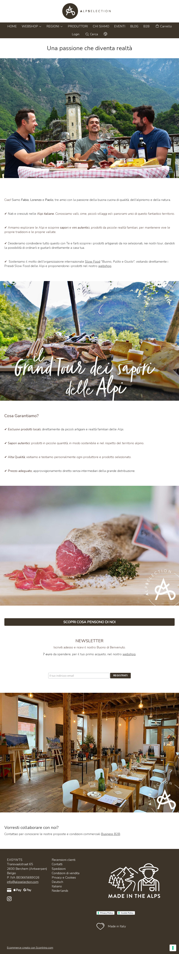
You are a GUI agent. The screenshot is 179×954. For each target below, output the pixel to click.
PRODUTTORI (78, 26)
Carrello (165, 26)
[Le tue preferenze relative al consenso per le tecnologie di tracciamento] (173, 948)
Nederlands (60, 891)
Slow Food (92, 261)
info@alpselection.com (22, 882)
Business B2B (110, 834)
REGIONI (53, 26)
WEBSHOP (30, 26)
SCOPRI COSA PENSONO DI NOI (89, 622)
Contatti (57, 864)
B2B (146, 26)
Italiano (57, 886)
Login (75, 34)
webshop (104, 266)
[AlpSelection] (89, 11)
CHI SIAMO (101, 26)
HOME (12, 26)
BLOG (134, 26)
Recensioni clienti (63, 860)
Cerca (93, 34)
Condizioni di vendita (65, 873)
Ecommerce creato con (30, 948)
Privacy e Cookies (64, 877)
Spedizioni (59, 869)
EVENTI (119, 26)
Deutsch (57, 882)
